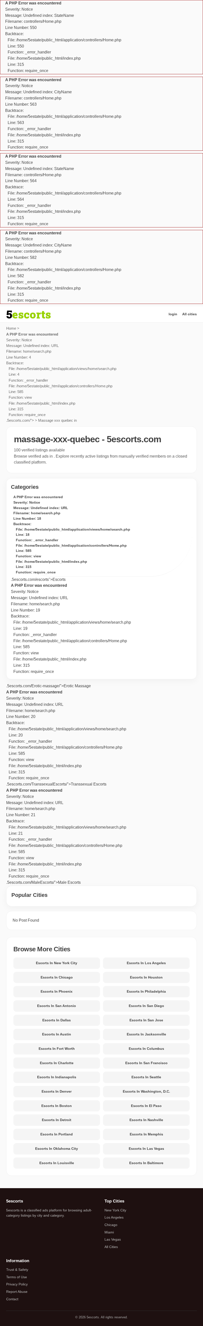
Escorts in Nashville (146, 1120)
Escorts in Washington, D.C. (146, 1091)
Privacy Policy (17, 1284)
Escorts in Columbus (146, 1049)
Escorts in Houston (146, 977)
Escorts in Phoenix (57, 991)
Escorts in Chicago (57, 977)
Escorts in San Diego (146, 1006)
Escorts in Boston (56, 1106)
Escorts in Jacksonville (146, 1034)
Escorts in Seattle (146, 1077)
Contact (12, 1299)
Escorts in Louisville (56, 1163)
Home (11, 328)
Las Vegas (112, 1239)
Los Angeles (114, 1217)
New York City (115, 1210)
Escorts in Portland (56, 1134)
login (173, 314)
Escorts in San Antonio (56, 1006)
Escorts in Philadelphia (146, 991)
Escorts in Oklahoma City (56, 1149)
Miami (109, 1232)
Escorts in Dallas (56, 1020)
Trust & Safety (17, 1270)
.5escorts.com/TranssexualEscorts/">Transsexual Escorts (66, 738)
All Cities (111, 1247)
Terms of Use (16, 1277)
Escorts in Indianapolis (56, 1077)
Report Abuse (16, 1292)
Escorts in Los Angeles (146, 963)
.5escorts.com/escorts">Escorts (38, 579)
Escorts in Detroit (56, 1120)
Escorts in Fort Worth (57, 1049)
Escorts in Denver (57, 1091)
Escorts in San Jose (146, 1020)
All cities (189, 314)
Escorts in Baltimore (146, 1163)
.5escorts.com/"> (61, 377)
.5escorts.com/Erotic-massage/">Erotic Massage (48, 686)
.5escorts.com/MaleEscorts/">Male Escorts (66, 836)
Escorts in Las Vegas (146, 1149)
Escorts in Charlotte (57, 1063)
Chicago (110, 1225)
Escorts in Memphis (146, 1134)
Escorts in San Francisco (146, 1063)
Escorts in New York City (56, 963)
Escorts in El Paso (146, 1106)
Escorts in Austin (56, 1034)
